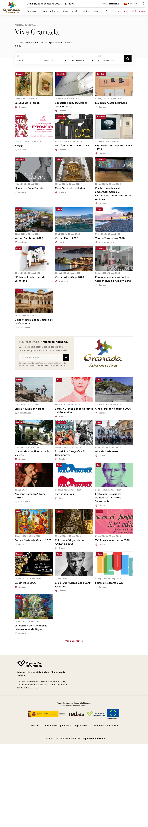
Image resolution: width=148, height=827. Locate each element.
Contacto (34, 726)
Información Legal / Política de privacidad (50, 365)
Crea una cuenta (120, 11)
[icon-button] (128, 58)
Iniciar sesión (138, 11)
